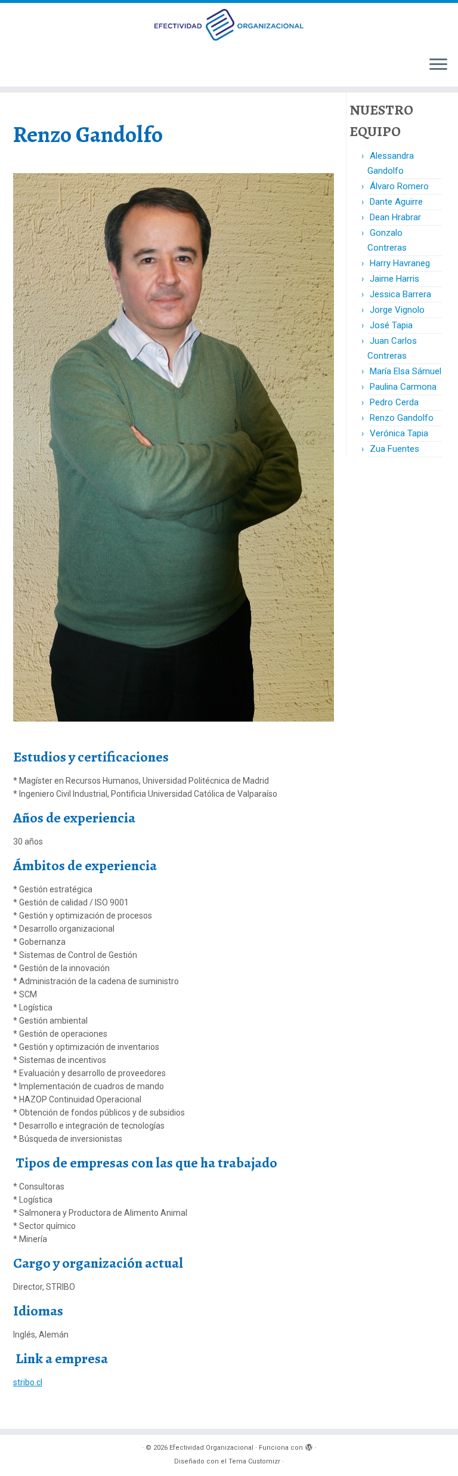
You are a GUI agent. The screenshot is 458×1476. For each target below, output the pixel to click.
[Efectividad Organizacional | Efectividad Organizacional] (229, 25)
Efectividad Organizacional (211, 1448)
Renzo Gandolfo (402, 417)
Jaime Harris (394, 278)
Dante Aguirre (396, 201)
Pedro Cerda (394, 402)
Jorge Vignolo (397, 309)
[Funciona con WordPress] (309, 1445)
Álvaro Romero (399, 186)
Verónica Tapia (399, 433)
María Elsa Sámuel (405, 371)
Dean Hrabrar (395, 217)
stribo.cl (27, 1382)
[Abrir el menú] (438, 65)
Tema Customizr (254, 1461)
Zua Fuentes (394, 448)
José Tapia (391, 325)
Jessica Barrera (400, 294)
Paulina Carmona (403, 386)
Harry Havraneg (400, 263)
